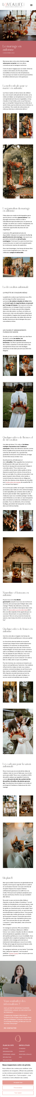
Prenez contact (13, 953)
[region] (18, 1079)
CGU (20, 1057)
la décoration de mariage (13, 482)
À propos (22, 1048)
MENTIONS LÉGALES (25, 1054)
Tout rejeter (18, 1093)
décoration (7, 1057)
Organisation (8, 1051)
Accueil (5, 1048)
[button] (31, 5)
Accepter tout (18, 1082)
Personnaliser (18, 1087)
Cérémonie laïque (9, 1054)
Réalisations (7, 1060)
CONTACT (22, 1051)
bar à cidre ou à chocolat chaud (18, 610)
